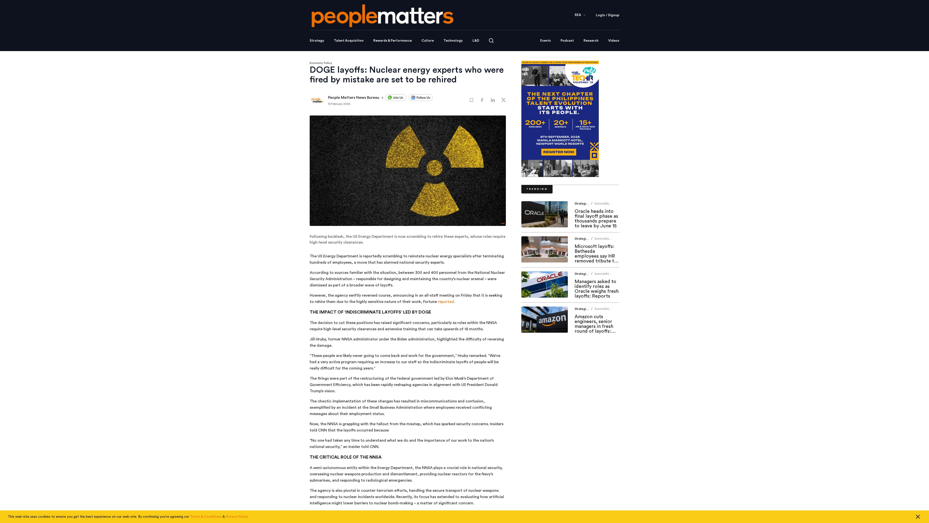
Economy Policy (321, 63)
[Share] (482, 100)
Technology (453, 40)
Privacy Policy (237, 516)
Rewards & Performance (392, 40)
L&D (475, 40)
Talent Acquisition (349, 40)
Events (545, 40)
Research (591, 40)
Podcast (567, 40)
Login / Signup (607, 15)
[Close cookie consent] (917, 516)
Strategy (317, 40)
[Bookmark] (471, 100)
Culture (427, 40)
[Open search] (491, 40)
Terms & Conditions (206, 516)
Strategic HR (583, 203)
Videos (613, 40)
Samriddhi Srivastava (601, 205)
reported (446, 302)
